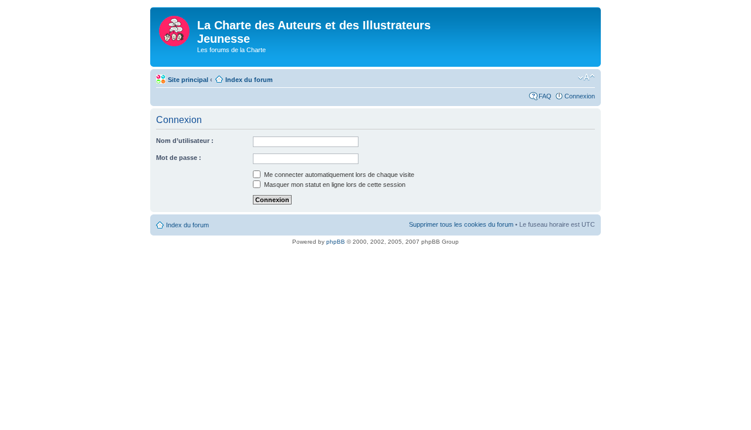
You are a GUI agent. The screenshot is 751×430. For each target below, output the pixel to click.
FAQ (545, 96)
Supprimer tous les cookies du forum (461, 224)
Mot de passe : (178, 157)
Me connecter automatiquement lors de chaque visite (338, 174)
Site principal (188, 79)
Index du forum (249, 79)
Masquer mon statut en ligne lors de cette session (333, 184)
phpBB (335, 241)
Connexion (579, 96)
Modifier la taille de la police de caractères (586, 77)
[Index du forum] (175, 28)
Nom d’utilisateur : (185, 140)
